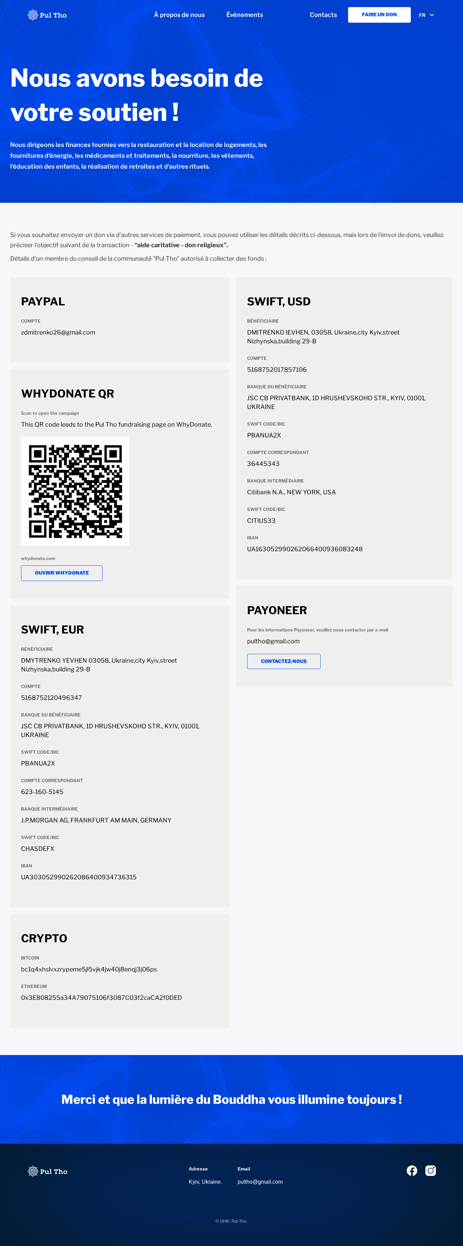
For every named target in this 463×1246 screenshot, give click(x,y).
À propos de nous (179, 14)
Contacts (323, 14)
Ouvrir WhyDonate (62, 573)
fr (422, 15)
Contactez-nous (284, 661)
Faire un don (379, 14)
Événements (244, 14)
